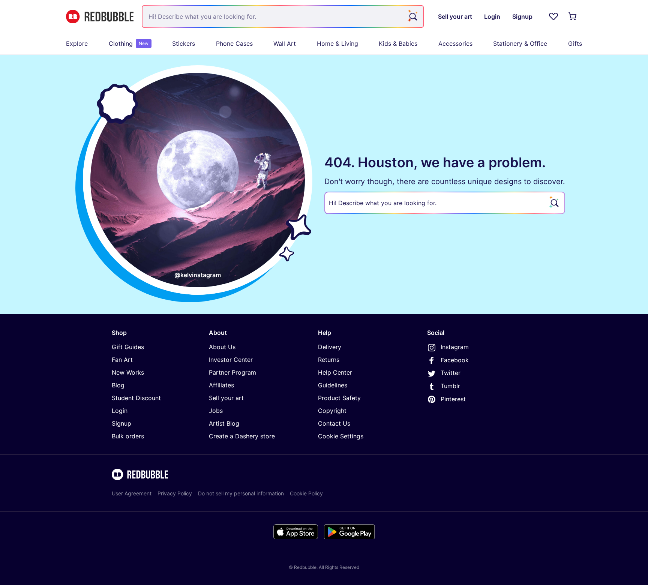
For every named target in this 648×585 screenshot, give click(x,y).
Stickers (183, 43)
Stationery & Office (520, 43)
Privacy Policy (175, 493)
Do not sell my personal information (241, 493)
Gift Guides (128, 347)
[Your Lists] (553, 17)
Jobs (216, 410)
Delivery (329, 347)
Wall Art (284, 43)
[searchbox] (444, 202)
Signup (121, 423)
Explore (77, 43)
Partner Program (232, 372)
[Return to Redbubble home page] (100, 17)
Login (120, 410)
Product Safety (339, 398)
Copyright (332, 410)
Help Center (335, 372)
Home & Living (337, 43)
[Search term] (412, 16)
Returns (328, 359)
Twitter (450, 372)
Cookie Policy (306, 493)
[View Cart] (573, 17)
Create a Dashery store (242, 436)
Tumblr (450, 386)
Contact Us (334, 423)
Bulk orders (128, 436)
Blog (118, 385)
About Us (222, 347)
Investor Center (231, 359)
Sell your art (226, 398)
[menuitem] (77, 43)
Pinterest (453, 399)
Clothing (128, 43)
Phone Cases (234, 43)
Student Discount (136, 398)
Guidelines (332, 385)
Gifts (575, 43)
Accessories (455, 43)
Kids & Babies (398, 43)
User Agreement (132, 493)
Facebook (455, 360)
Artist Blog (224, 423)
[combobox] (282, 16)
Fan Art (122, 359)
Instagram (455, 347)
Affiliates (221, 385)
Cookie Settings (340, 436)
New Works (128, 372)
